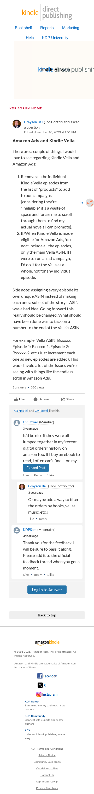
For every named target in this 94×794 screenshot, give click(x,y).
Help (30, 37)
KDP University (55, 37)
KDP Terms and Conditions (47, 748)
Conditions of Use (47, 768)
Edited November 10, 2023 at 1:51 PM (50, 132)
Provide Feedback (47, 788)
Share (70, 399)
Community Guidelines (47, 761)
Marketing (70, 27)
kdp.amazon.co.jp (47, 781)
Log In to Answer (47, 589)
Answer (45, 399)
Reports (47, 27)
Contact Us (47, 775)
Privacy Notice (47, 755)
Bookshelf (23, 27)
